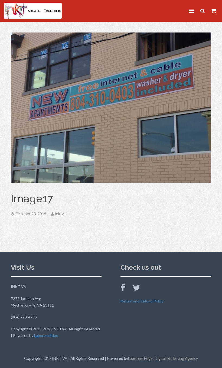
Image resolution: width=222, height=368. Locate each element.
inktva (60, 213)
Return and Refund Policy (142, 301)
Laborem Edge (46, 335)
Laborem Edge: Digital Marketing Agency (163, 358)
